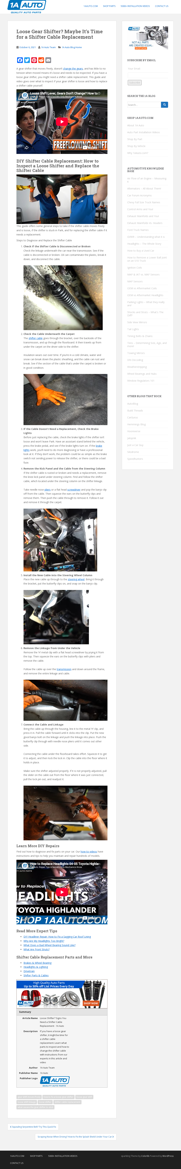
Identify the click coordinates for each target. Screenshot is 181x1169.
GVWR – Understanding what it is (146, 236)
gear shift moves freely (29, 1096)
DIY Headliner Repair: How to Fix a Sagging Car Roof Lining (57, 936)
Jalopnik (131, 438)
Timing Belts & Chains (140, 336)
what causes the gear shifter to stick (35, 1107)
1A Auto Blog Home (72, 47)
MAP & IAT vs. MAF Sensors (143, 274)
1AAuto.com (91, 6)
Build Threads (135, 410)
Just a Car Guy (135, 445)
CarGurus (132, 417)
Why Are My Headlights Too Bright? (44, 941)
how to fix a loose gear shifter (58, 1096)
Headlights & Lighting (36, 967)
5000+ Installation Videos (135, 6)
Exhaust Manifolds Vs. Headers (144, 223)
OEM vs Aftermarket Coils (142, 288)
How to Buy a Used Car (140, 250)
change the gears (73, 68)
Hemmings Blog (136, 424)
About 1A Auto (135, 125)
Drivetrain (29, 971)
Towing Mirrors (136, 353)
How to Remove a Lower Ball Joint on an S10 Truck (147, 259)
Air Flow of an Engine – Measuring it (146, 180)
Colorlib (145, 1156)
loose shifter (45, 1102)
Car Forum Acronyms (139, 195)
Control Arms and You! (140, 209)
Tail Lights (133, 329)
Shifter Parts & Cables (36, 975)
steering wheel (76, 579)
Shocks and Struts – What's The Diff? (145, 313)
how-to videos (89, 851)
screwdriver (73, 489)
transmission (64, 669)
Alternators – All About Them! (144, 188)
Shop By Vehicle (136, 146)
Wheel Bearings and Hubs (142, 373)
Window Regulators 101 (140, 380)
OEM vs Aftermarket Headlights (145, 295)
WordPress (168, 1156)
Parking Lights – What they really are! (146, 303)
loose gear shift (84, 1096)
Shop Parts (109, 6)
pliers (48, 489)
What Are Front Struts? (36, 949)
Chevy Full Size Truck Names (143, 202)
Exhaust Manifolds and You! (143, 216)
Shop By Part (134, 139)
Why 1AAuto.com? (137, 153)
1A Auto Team (48, 47)
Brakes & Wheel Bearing (37, 962)
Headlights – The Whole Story (144, 243)
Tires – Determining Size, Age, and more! (147, 344)
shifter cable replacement (67, 1102)
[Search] (164, 105)
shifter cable (36, 338)
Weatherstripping (137, 366)
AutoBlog (132, 403)
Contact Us (161, 6)
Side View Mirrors (137, 322)
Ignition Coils (134, 267)
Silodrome (133, 452)
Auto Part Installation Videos (143, 132)
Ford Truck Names (138, 230)
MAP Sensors (135, 281)
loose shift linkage (27, 1102)
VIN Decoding (135, 360)
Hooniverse (133, 431)
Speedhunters (135, 458)
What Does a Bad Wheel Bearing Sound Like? (49, 945)
